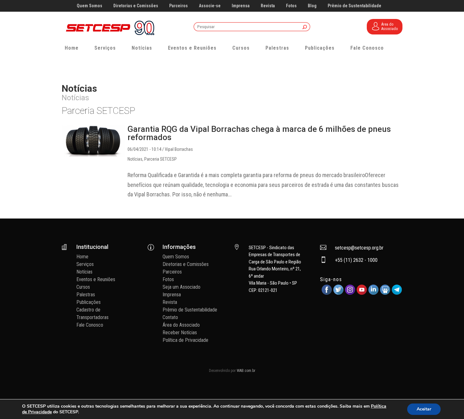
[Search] (305, 27)
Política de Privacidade (185, 340)
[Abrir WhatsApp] (448, 403)
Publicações (320, 48)
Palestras (277, 48)
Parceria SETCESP (160, 159)
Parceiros (178, 5)
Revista (268, 5)
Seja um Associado (181, 287)
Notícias (142, 48)
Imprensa (241, 5)
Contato (170, 317)
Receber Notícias (180, 333)
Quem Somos (89, 5)
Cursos (241, 48)
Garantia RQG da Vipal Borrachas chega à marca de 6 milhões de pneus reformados (259, 133)
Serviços (105, 48)
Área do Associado (181, 325)
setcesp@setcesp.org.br (359, 248)
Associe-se (210, 5)
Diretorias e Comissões (135, 5)
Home (72, 48)
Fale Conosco (367, 48)
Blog (312, 5)
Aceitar (424, 409)
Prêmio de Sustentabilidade (354, 5)
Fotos (291, 5)
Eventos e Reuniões (192, 48)
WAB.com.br (246, 370)
